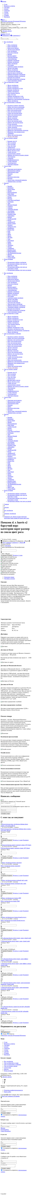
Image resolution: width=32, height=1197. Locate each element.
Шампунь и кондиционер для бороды (18, 99)
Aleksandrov (11, 215)
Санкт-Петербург (6, 1131)
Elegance (10, 225)
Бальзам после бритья (14, 77)
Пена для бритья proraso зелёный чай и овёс (13, 883)
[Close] (1, 1141)
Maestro (10, 254)
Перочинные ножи (13, 172)
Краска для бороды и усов (15, 88)
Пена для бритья (12, 45)
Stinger (9, 243)
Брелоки (10, 178)
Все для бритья (8, 42)
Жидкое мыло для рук (14, 149)
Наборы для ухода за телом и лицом (18, 155)
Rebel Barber (11, 212)
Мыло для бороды (13, 101)
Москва (4, 1)
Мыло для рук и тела (14, 150)
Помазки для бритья (13, 60)
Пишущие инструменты (15, 169)
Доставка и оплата (9, 578)
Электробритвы (12, 59)
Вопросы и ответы (9, 6)
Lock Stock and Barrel (14, 200)
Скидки (6, 13)
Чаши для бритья (12, 63)
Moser (9, 234)
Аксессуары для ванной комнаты (17, 180)
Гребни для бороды (13, 91)
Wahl (9, 233)
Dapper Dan (11, 229)
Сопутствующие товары (15, 80)
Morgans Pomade (12, 205)
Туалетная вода (12, 163)
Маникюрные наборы (14, 170)
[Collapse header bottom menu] (1, 37)
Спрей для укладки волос (15, 125)
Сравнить (15, 542)
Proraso (10, 197)
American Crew (12, 226)
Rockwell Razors (12, 192)
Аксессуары (7, 166)
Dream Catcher (12, 223)
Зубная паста (11, 147)
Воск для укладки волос (15, 110)
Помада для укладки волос (15, 122)
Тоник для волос (12, 127)
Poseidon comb (12, 214)
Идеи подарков (8, 259)
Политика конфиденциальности (13, 1090)
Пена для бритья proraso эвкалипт (10, 866)
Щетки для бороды (13, 87)
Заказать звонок (7, 31)
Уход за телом (11, 144)
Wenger (10, 247)
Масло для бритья (13, 69)
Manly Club (11, 256)
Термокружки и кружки (14, 181)
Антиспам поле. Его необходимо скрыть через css (15, 806)
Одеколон (10, 158)
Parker (9, 242)
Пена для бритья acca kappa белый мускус (13, 920)
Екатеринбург (5, 1129)
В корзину (26, 840)
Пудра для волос (12, 124)
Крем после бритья (13, 48)
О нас (5, 4)
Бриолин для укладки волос (16, 108)
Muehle (10, 191)
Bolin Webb (11, 194)
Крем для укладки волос (15, 115)
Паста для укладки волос (15, 121)
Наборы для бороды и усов (15, 96)
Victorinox (10, 245)
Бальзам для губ (12, 141)
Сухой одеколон (12, 161)
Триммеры (11, 133)
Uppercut (10, 206)
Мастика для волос (13, 119)
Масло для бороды (13, 85)
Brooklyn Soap (12, 250)
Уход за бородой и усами (11, 82)
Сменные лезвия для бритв (15, 66)
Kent (9, 231)
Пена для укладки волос (15, 129)
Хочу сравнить (7, 542)
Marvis (9, 236)
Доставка (6, 7)
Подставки (11, 65)
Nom (9, 239)
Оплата (6, 9)
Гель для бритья (12, 51)
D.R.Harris (10, 201)
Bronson (10, 198)
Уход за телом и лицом (10, 138)
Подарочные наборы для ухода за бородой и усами (17, 264)
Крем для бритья (12, 46)
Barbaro (10, 217)
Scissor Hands (11, 257)
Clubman (10, 208)
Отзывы (6, 15)
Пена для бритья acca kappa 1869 (10, 901)
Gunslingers (11, 248)
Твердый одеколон (13, 164)
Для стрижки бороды (14, 93)
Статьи (6, 12)
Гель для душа (12, 146)
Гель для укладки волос (14, 111)
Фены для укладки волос (15, 135)
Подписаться (6, 1032)
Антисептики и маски (14, 153)
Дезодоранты (11, 156)
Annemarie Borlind (13, 209)
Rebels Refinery (12, 251)
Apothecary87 (11, 222)
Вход (3, 19)
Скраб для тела (12, 152)
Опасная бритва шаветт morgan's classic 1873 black (15, 848)
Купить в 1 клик (17, 555)
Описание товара (9, 577)
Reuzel (9, 220)
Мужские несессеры (13, 177)
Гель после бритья (13, 52)
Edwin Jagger (11, 189)
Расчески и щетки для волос (16, 105)
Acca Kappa (11, 211)
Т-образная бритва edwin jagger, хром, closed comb (15, 941)
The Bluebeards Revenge (14, 253)
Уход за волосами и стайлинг (12, 102)
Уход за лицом (12, 142)
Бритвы (10, 54)
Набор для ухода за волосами (16, 107)
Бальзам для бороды (13, 90)
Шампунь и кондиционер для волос (18, 130)
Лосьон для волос (13, 116)
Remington (10, 188)
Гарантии (7, 10)
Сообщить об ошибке (13, 1096)
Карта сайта (7, 1092)
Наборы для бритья (13, 62)
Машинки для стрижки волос (16, 132)
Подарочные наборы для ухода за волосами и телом (17, 267)
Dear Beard (11, 240)
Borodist (10, 186)
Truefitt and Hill (12, 219)
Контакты (7, 17)
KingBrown (11, 228)
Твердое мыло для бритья (15, 73)
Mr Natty (10, 237)
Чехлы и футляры (13, 68)
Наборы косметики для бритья (16, 74)
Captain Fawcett (12, 195)
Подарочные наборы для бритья (17, 262)
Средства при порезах (14, 71)
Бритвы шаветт (12, 56)
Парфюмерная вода (13, 160)
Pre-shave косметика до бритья (16, 79)
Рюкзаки (10, 174)
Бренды (6, 183)
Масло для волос (12, 118)
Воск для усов (12, 94)
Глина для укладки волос (15, 113)
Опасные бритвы (12, 57)
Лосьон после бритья (14, 49)
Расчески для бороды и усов (16, 97)
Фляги (9, 175)
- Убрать (21, 542)
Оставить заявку (5, 1113)
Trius (9, 203)
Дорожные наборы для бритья (16, 76)
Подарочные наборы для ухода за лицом (19, 270)
